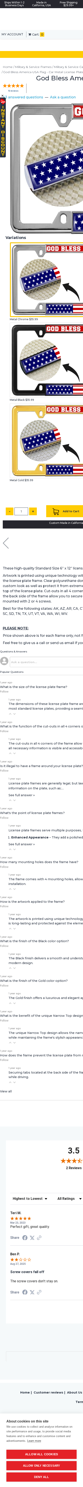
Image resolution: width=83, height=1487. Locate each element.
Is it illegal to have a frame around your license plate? (41, 766)
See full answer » (22, 795)
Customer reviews (48, 1392)
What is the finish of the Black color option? (34, 941)
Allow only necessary (41, 1465)
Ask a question (63, 97)
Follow (4, 691)
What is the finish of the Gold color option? (34, 981)
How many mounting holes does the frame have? (39, 862)
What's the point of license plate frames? (32, 813)
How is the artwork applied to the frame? (32, 902)
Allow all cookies (41, 1454)
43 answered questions (23, 97)
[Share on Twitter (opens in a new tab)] (32, 1238)
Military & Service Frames (33, 67)
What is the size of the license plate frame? (33, 687)
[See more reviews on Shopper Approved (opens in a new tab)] (39, 1238)
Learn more (34, 1440)
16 (13, 91)
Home (8, 67)
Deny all (41, 1477)
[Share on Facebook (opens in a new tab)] (24, 1238)
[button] (10, 713)
